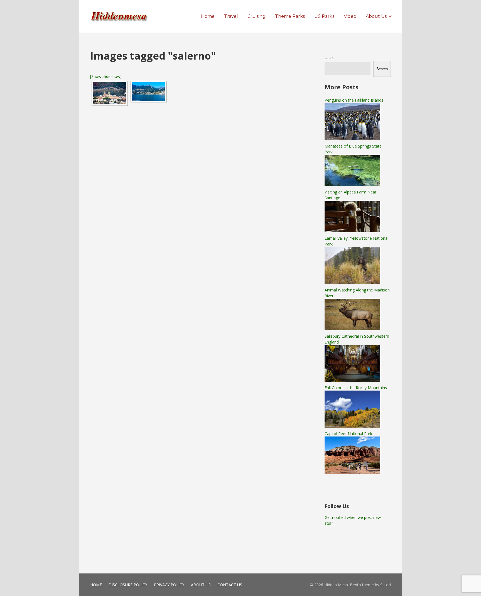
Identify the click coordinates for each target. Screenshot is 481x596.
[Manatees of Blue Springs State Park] (352, 184)
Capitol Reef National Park (348, 433)
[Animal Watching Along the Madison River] (352, 328)
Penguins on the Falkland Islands (354, 100)
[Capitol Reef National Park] (352, 472)
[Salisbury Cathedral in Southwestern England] (352, 380)
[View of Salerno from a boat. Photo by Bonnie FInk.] (148, 91)
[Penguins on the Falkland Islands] (352, 138)
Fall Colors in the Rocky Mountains (356, 387)
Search (329, 58)
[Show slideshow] (106, 76)
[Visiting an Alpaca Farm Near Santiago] (352, 230)
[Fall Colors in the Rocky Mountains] (352, 426)
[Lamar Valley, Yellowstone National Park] (352, 282)
